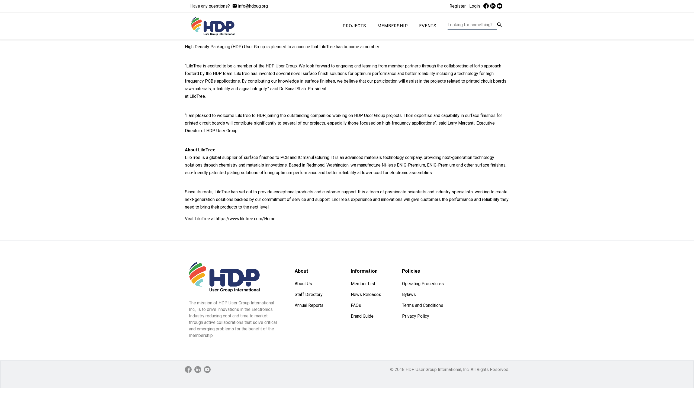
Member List (363, 283)
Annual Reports (309, 305)
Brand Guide (362, 316)
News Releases (366, 294)
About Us (303, 283)
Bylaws (409, 294)
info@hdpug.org (253, 6)
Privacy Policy (415, 316)
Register (457, 6)
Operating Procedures (423, 283)
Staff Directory (309, 294)
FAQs (356, 305)
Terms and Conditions (422, 305)
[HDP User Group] (213, 26)
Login (474, 6)
